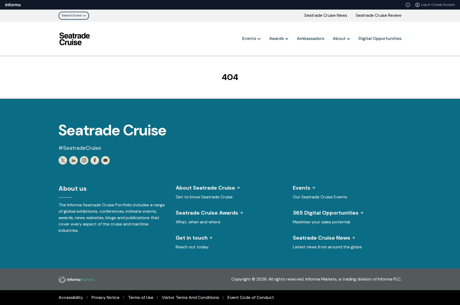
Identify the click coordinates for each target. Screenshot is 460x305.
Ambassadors (310, 38)
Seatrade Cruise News (325, 15)
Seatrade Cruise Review (378, 15)
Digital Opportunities (380, 38)
